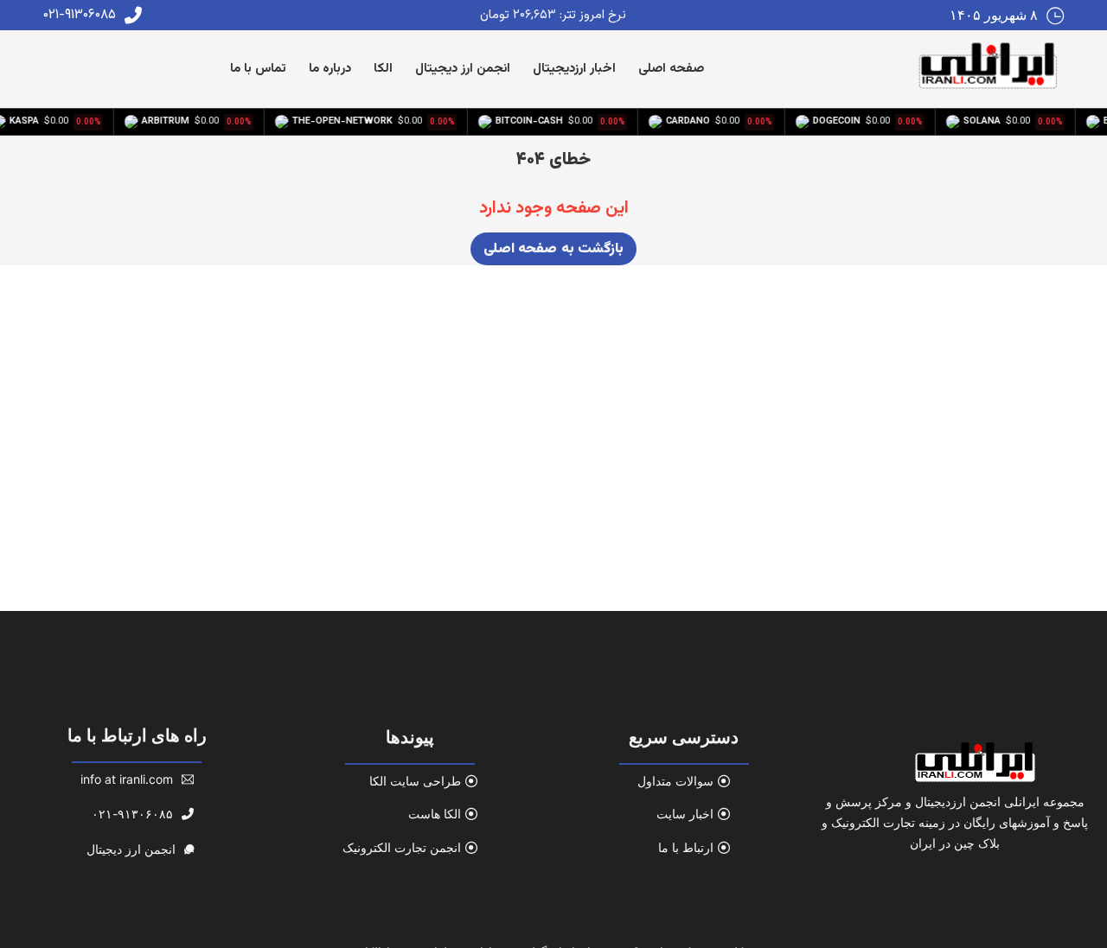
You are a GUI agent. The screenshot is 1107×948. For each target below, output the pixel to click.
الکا (383, 69)
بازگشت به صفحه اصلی (553, 249)
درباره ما (330, 69)
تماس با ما (258, 69)
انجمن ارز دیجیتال (462, 69)
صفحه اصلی (671, 69)
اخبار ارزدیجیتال (574, 69)
